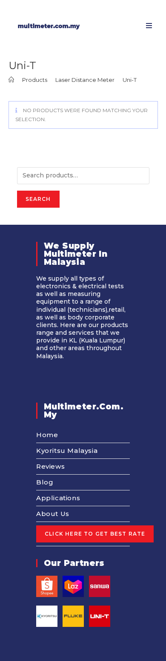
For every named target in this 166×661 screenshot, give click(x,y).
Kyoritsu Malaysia (66, 450)
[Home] (11, 79)
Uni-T (130, 79)
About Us (52, 514)
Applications (58, 498)
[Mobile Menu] (146, 26)
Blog (44, 482)
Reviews (50, 466)
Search (38, 199)
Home (47, 435)
